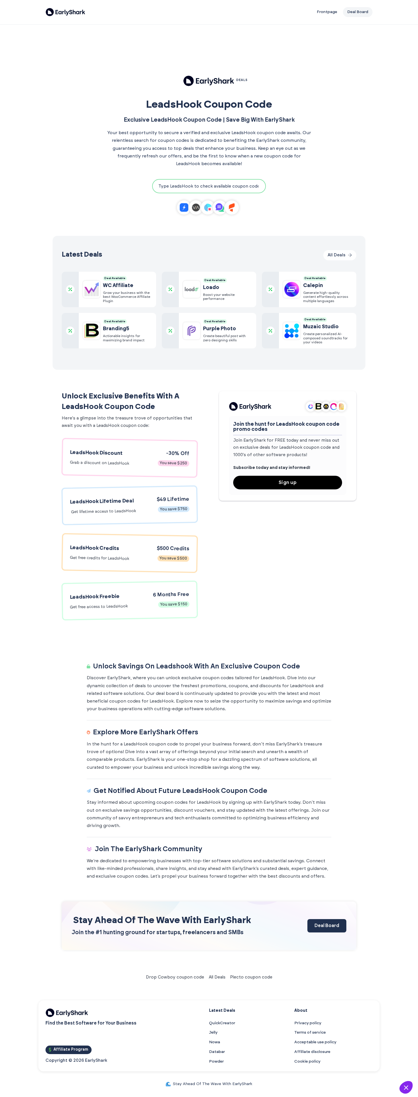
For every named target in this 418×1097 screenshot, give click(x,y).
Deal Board (326, 925)
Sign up (288, 482)
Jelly (213, 1032)
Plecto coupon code (251, 977)
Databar (217, 1052)
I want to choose (322, 1068)
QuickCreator (222, 1023)
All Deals (217, 977)
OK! (382, 1068)
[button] (406, 1087)
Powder (216, 1061)
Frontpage (327, 12)
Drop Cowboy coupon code (175, 977)
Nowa (214, 1042)
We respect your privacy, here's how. (328, 1050)
